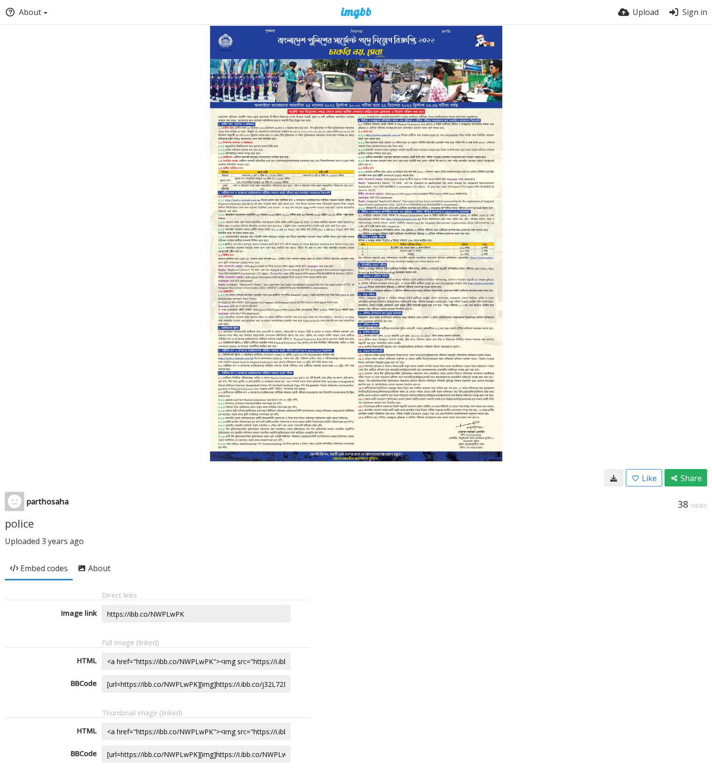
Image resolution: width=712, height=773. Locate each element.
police (19, 523)
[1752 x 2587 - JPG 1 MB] (613, 477)
